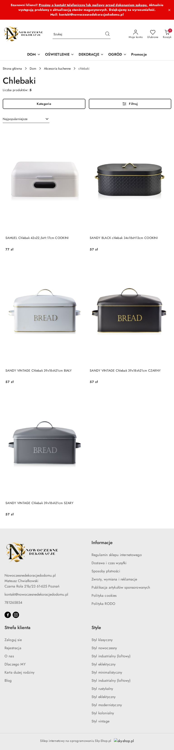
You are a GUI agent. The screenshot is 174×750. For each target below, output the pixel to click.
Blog (8, 680)
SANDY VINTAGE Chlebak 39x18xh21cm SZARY (39, 503)
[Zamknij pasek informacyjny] (169, 10)
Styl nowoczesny (104, 648)
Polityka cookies (104, 595)
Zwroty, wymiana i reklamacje (114, 579)
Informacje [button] (102, 542)
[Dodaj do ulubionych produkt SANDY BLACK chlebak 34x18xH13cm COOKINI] (163, 132)
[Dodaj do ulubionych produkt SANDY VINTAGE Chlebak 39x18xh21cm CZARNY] (163, 265)
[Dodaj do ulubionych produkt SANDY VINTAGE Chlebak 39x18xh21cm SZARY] (79, 397)
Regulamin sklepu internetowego (117, 554)
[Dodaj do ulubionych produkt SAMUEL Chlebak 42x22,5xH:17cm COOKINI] (79, 132)
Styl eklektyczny (104, 664)
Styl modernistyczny (107, 705)
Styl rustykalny (102, 688)
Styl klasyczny (102, 639)
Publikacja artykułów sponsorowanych (121, 587)
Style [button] (96, 627)
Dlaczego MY (15, 664)
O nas (9, 656)
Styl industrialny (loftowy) (111, 656)
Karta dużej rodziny (19, 672)
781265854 (13, 602)
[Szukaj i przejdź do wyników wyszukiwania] (107, 34)
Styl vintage (100, 721)
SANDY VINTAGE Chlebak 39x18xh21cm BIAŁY (38, 370)
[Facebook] (8, 615)
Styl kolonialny (103, 713)
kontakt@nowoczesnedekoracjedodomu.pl (36, 594)
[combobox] (26, 119)
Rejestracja (13, 648)
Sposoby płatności (106, 571)
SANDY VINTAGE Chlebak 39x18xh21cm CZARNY (125, 370)
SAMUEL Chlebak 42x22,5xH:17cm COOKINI (36, 238)
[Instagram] (16, 615)
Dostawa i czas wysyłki (109, 563)
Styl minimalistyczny (107, 672)
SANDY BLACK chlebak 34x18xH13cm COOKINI (124, 238)
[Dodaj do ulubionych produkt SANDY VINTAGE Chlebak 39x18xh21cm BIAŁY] (79, 265)
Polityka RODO (103, 603)
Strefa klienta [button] (17, 627)
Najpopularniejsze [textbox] (15, 119)
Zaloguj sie (13, 639)
